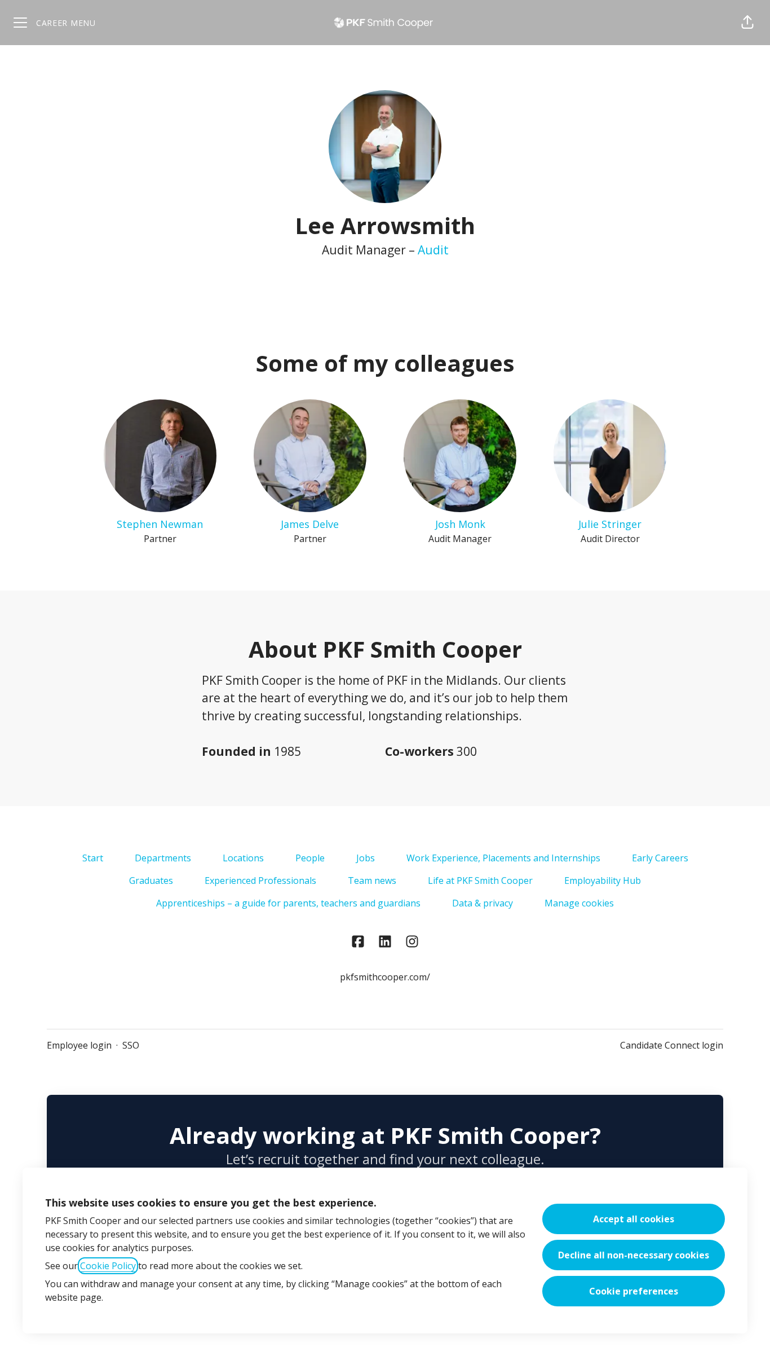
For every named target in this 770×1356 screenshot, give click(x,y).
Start (92, 858)
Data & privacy (482, 903)
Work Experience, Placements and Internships (503, 858)
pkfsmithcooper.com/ (385, 977)
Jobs (365, 858)
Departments (163, 858)
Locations (243, 858)
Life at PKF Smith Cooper (480, 880)
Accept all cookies (633, 1219)
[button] (747, 22)
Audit (433, 250)
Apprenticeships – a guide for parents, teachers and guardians (288, 903)
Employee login (79, 1045)
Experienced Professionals (260, 880)
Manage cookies (579, 903)
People (310, 858)
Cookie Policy (108, 1266)
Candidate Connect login (671, 1045)
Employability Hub (602, 880)
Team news (372, 880)
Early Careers (660, 858)
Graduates (151, 880)
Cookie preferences (633, 1291)
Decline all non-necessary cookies (633, 1255)
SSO (130, 1045)
